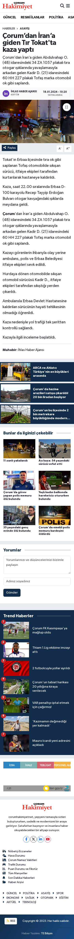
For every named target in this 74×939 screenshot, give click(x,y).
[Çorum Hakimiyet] (17, 6)
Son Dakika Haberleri (21, 877)
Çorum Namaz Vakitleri (22, 860)
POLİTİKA (56, 17)
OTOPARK (47, 897)
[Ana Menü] (68, 6)
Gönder (12, 592)
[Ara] (62, 6)
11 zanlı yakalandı (15, 460)
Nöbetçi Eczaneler (20, 851)
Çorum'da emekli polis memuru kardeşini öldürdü (54, 531)
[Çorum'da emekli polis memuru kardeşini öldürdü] (55, 515)
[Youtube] (47, 839)
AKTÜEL (11, 902)
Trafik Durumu (17, 864)
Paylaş (12, 147)
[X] (33, 839)
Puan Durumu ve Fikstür (23, 868)
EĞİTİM (63, 897)
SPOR (60, 893)
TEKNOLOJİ (29, 902)
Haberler (9, 28)
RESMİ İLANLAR (32, 17)
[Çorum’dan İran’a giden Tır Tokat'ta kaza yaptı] (37, 121)
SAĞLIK (29, 897)
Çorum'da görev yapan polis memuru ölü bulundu (17, 495)
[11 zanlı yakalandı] (19, 448)
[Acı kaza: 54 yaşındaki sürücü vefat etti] (55, 448)
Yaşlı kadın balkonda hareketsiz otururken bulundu (54, 495)
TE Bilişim (46, 933)
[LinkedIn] (40, 839)
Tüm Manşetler (17, 873)
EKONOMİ (13, 897)
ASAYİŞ (25, 28)
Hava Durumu (16, 855)
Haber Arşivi (16, 882)
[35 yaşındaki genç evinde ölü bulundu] (19, 515)
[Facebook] (26, 839)
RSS (12, 920)
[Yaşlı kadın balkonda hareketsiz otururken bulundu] (55, 480)
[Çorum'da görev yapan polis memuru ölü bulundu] (19, 480)
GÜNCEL (9, 17)
